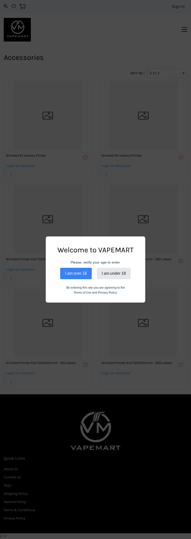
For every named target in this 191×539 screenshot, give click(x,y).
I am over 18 (76, 273)
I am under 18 (114, 273)
